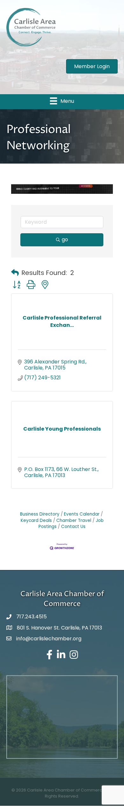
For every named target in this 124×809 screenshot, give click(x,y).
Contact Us (73, 527)
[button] (15, 272)
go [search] (65, 239)
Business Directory (39, 514)
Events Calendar (82, 514)
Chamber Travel (73, 520)
